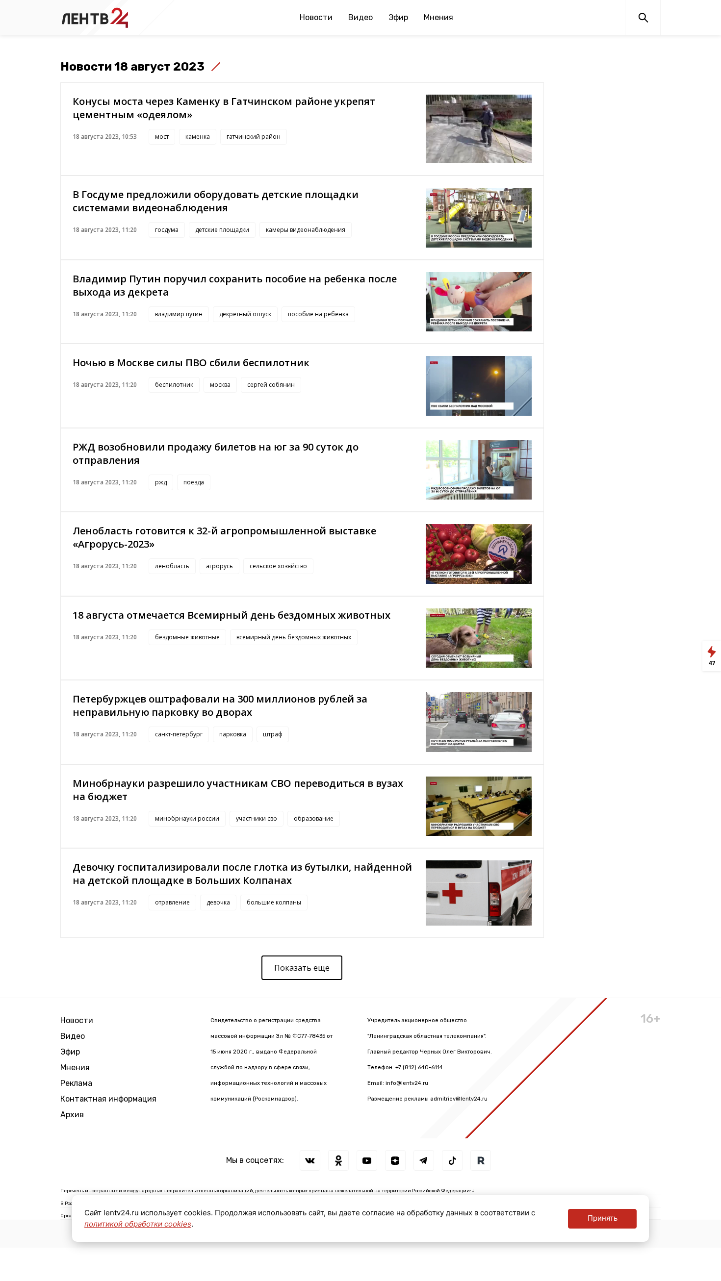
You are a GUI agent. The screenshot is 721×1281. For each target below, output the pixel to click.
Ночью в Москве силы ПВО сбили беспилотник (191, 362)
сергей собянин (271, 384)
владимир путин (179, 314)
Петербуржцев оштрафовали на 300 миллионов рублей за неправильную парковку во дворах (220, 705)
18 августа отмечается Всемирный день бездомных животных (231, 615)
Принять (603, 1218)
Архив (72, 1114)
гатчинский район (254, 136)
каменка (197, 136)
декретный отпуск (245, 314)
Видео (360, 17)
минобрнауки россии (187, 818)
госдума (167, 230)
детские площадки (222, 230)
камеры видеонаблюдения (305, 230)
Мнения (438, 17)
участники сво (256, 818)
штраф (273, 734)
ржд (161, 482)
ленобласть (172, 566)
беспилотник (174, 384)
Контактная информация (108, 1099)
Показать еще (302, 967)
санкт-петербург (179, 734)
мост (162, 136)
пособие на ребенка (318, 314)
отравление (172, 902)
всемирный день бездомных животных (293, 637)
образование (314, 818)
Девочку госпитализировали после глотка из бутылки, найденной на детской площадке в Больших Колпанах (242, 873)
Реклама (76, 1083)
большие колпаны (274, 902)
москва (220, 384)
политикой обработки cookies (137, 1224)
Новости (316, 17)
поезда (193, 482)
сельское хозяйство (278, 566)
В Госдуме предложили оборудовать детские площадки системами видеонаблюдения (216, 201)
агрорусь (219, 566)
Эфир (398, 17)
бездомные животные (187, 637)
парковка (232, 734)
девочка (218, 902)
